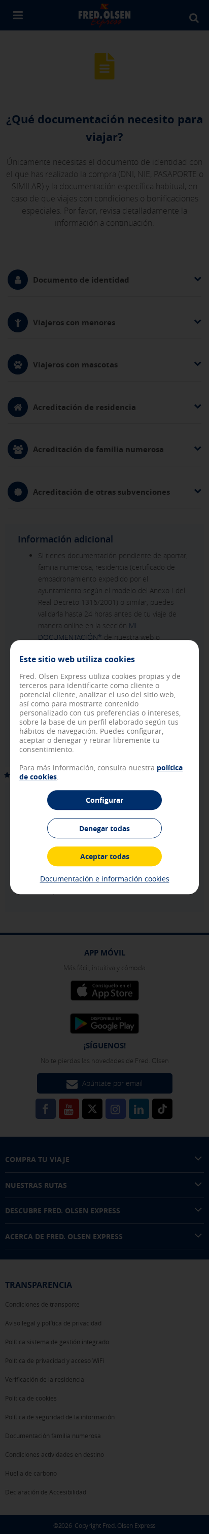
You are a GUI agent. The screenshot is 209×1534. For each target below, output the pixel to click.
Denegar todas (104, 828)
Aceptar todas (104, 856)
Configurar (104, 800)
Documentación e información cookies (104, 878)
